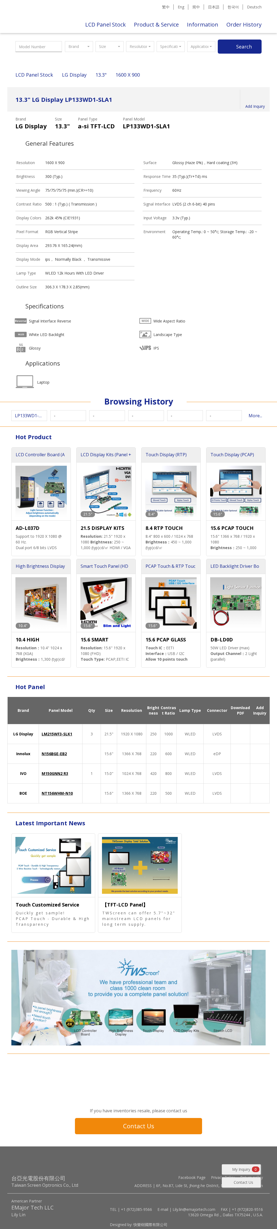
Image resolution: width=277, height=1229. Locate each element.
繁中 (166, 6)
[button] (79, 46)
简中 (196, 6)
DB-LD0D (221, 639)
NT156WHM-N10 (57, 793)
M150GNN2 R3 (55, 773)
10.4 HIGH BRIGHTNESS (31, 640)
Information (202, 24)
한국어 (233, 6)
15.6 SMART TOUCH (94, 640)
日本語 (213, 6)
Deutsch (254, 6)
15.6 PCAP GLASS (166, 639)
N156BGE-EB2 (54, 753)
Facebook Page (192, 1177)
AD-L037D (27, 528)
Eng (181, 6)
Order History (244, 24)
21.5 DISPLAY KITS (102, 528)
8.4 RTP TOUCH (164, 528)
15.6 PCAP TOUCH (231, 528)
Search (244, 46)
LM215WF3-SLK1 (57, 733)
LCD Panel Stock (105, 24)
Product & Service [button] (156, 24)
